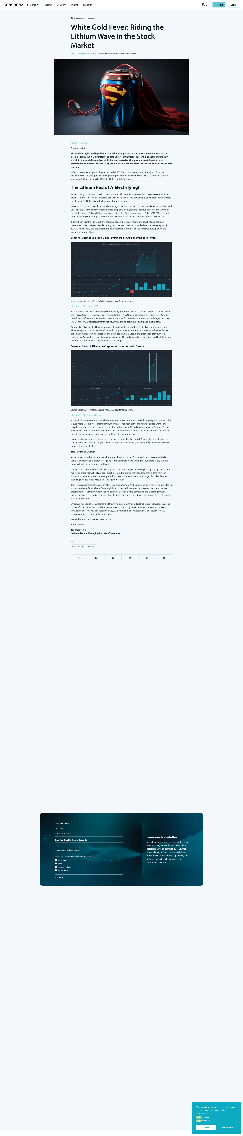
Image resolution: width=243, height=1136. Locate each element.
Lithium (91, 546)
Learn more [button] (201, 1113)
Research (87, 4)
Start (220, 4)
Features (48, 4)
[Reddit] (146, 558)
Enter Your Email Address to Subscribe (71, 840)
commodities (78, 546)
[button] (198, 1117)
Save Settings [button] (227, 1127)
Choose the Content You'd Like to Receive (72, 857)
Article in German (79, 142)
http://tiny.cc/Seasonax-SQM (84, 306)
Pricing (74, 4)
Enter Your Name (62, 823)
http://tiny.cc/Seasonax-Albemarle (87, 415)
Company (61, 4)
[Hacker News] (163, 558)
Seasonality (32, 4)
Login (233, 4)
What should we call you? (63, 833)
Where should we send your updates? (67, 850)
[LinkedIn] (130, 558)
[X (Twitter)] (96, 558)
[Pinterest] (113, 558)
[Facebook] (79, 558)
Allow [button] (206, 1127)
